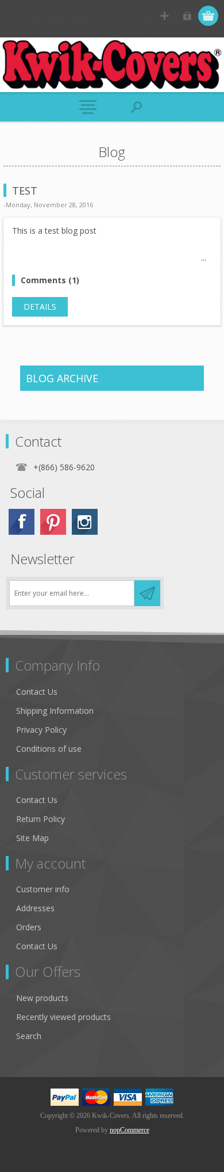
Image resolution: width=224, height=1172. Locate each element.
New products (42, 997)
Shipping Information (55, 710)
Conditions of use (49, 748)
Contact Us (36, 691)
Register (165, 16)
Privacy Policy (41, 729)
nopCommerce (129, 1130)
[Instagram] (85, 522)
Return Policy (40, 818)
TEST (24, 190)
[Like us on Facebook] (21, 522)
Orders (28, 927)
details (40, 306)
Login (187, 16)
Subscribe (147, 593)
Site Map (32, 837)
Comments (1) (50, 280)
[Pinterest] (53, 522)
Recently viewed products (63, 1016)
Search (28, 1035)
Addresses (35, 908)
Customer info (42, 889)
